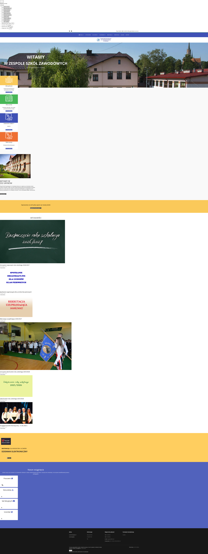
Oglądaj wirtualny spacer (35, 208)
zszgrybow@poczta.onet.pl (133, 31)
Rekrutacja (116, 34)
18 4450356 (125, 31)
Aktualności (88, 34)
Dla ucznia (94, 34)
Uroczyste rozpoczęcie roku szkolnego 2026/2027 (15, 265)
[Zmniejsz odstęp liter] (9, 28)
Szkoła (81, 34)
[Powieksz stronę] (13, 23)
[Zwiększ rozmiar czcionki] (10, 25)
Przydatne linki (89, 536)
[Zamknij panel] (3, 5)
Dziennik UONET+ (9, 123)
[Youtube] (71, 31)
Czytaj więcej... (83, 548)
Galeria (122, 34)
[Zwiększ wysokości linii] (12, 26)
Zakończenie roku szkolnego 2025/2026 (12, 399)
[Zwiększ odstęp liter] (11, 28)
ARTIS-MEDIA (136, 547)
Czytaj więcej (9, 92)
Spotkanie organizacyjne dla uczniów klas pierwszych (16, 292)
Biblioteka (109, 34)
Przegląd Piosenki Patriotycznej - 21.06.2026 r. (14, 425)
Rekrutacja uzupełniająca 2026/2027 (11, 319)
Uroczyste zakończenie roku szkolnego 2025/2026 (15, 372)
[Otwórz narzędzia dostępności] (1, 1)
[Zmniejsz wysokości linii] (10, 26)
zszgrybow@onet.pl (110, 539)
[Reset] (1, 5)
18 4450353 (120, 31)
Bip (87, 538)
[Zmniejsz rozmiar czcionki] (8, 25)
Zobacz (9, 458)
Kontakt (127, 34)
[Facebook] (69, 31)
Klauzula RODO (89, 534)
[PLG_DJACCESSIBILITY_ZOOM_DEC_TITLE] (11, 23)
